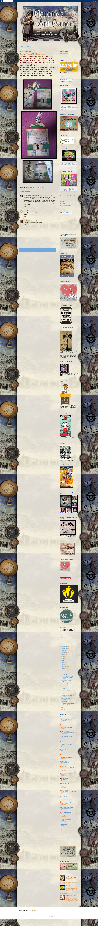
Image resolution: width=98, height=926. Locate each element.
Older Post (52, 250)
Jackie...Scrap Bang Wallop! (68, 802)
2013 (62, 643)
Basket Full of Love (65, 762)
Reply (25, 206)
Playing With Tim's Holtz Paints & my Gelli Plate (71, 876)
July (63, 656)
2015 (62, 639)
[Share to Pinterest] (43, 187)
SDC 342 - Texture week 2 (66, 757)
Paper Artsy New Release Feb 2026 (68, 732)
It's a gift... (63, 779)
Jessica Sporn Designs (66, 783)
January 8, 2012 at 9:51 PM (37, 210)
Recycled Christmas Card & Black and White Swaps (68, 704)
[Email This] (38, 187)
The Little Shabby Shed (67, 736)
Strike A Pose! (64, 797)
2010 (62, 709)
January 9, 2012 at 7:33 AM (32, 220)
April (63, 662)
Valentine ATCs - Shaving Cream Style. (67, 684)
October (64, 650)
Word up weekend (64, 803)
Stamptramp (64, 761)
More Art (63, 774)
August (64, 654)
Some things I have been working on (67, 674)
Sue (24, 220)
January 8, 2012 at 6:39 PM (46, 195)
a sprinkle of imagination (67, 807)
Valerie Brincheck (32, 910)
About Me (28, 46)
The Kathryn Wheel (65, 731)
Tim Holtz (63, 829)
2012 (62, 645)
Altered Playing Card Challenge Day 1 (70, 886)
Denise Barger (27, 210)
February (64, 666)
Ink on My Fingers (65, 796)
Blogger (51, 916)
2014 (62, 641)
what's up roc (64, 790)
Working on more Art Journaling (66, 681)
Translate (70, 81)
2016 (62, 637)
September (65, 652)
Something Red (65, 701)
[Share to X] (40, 187)
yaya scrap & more (65, 724)
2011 (62, 707)
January (64, 668)
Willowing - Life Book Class (68, 690)
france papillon (64, 824)
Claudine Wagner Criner (64, 53)
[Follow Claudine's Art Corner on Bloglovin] (66, 213)
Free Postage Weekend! (66, 808)
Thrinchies (63, 750)
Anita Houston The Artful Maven (31, 195)
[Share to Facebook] (42, 187)
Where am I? (63, 825)
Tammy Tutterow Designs (67, 819)
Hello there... (63, 820)
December (64, 646)
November (64, 648)
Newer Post (23, 250)
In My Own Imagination (66, 741)
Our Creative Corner (66, 812)
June (63, 658)
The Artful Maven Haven (67, 717)
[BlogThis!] (39, 187)
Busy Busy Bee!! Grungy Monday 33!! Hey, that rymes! (67, 677)
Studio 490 (63, 766)
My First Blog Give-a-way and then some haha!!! (67, 670)
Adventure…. (64, 737)
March (64, 664)
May (63, 660)
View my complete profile (65, 205)
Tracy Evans (64, 749)
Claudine (63, 203)
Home (22, 46)
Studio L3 (41, 57)
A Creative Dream (65, 778)
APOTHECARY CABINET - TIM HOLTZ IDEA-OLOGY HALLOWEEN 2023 (68, 744)
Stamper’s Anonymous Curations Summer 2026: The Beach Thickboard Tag (68, 719)
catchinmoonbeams (66, 773)
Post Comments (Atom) (40, 255)
